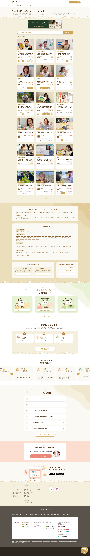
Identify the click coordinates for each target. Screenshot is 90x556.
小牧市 (24, 237)
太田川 (35, 252)
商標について (23, 542)
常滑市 (17, 237)
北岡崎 (53, 252)
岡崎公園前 (39, 252)
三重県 (27, 231)
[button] (15, 337)
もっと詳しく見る (45, 434)
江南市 (21, 237)
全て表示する (18, 240)
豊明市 (59, 237)
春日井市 (39, 236)
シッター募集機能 (52, 328)
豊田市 (56, 236)
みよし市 (29, 239)
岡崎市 (25, 236)
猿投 (69, 252)
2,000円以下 (24, 246)
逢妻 (17, 252)
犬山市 (70, 236)
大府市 (38, 237)
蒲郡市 (66, 236)
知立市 (44, 237)
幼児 (61, 246)
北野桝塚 (56, 252)
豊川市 (43, 236)
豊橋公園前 (27, 255)
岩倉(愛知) (31, 252)
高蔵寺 (63, 252)
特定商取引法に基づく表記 (15, 542)
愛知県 (24, 231)
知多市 (41, 237)
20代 (64, 246)
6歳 (48, 246)
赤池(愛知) (21, 252)
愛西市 (69, 237)
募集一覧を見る (45, 349)
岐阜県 (17, 231)
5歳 (46, 246)
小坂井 (66, 252)
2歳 (39, 246)
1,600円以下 (18, 246)
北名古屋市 (22, 239)
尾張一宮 (43, 252)
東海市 (34, 237)
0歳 (34, 246)
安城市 (59, 236)
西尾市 (63, 236)
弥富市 (26, 239)
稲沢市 (27, 237)
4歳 (43, 246)
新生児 (55, 246)
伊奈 (24, 252)
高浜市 (52, 237)
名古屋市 (18, 236)
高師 (30, 255)
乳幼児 (58, 246)
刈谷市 (53, 236)
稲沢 (27, 252)
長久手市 (37, 239)
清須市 (17, 239)
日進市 (62, 237)
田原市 (65, 237)
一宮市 (28, 236)
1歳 (37, 246)
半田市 (35, 236)
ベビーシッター (37, 13)
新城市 (31, 237)
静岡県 (21, 231)
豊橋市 (22, 236)
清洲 (60, 252)
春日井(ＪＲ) (48, 252)
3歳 (41, 246)
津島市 (46, 236)
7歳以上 (51, 246)
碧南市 (49, 236)
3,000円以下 (30, 246)
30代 (67, 246)
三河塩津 (18, 255)
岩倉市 (55, 237)
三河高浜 (22, 255)
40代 (70, 246)
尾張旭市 (48, 237)
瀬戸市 (32, 236)
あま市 (33, 239)
